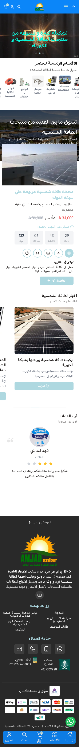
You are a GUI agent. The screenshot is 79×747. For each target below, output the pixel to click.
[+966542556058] (33, 649)
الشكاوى (20, 629)
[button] (43, 53)
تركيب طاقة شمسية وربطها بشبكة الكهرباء (45, 362)
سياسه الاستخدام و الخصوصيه (20, 622)
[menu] (65, 6)
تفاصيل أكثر (58, 281)
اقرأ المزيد (44, 386)
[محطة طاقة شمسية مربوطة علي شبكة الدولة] (39, 164)
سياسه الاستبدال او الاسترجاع (59, 620)
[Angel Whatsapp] (71, 722)
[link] (69, 80)
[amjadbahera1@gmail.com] (19, 649)
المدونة (59, 612)
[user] (12, 6)
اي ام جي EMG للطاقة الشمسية (24, 726)
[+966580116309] (60, 649)
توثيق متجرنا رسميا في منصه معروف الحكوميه (20, 614)
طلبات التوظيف (59, 626)
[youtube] (39, 595)
